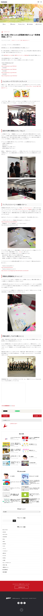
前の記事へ (6, 415)
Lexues (4, 2)
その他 (4, 560)
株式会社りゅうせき (8, 55)
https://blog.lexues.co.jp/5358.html (9, 66)
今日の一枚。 (5, 564)
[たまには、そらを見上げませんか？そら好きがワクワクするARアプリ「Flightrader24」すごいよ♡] (25, 482)
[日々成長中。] (6, 476)
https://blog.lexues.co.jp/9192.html (9, 72)
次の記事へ (36, 415)
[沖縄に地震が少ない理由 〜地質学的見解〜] (6, 494)
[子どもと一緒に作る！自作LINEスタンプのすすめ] (25, 488)
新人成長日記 (5, 569)
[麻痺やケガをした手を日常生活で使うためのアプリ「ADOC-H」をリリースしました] (6, 500)
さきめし (4, 557)
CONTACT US (21, 587)
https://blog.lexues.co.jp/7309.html (9, 69)
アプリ (4, 546)
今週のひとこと (6, 567)
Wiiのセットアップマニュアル (15, 488)
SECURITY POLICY (32, 598)
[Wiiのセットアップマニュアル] (6, 488)
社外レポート (27, 40)
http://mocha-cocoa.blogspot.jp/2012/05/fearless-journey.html (14, 270)
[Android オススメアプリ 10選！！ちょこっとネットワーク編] (25, 494)
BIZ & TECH (22, 24)
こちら (20, 251)
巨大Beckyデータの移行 (34, 476)
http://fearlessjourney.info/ (7, 267)
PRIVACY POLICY (25, 598)
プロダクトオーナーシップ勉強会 (24, 209)
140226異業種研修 (5, 405)
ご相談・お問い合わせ (38, 2)
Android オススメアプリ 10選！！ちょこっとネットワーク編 (34, 494)
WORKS (4, 543)
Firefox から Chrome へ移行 (15, 482)
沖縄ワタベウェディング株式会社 (22, 55)
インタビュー (5, 550)
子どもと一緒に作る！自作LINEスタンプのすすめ (34, 488)
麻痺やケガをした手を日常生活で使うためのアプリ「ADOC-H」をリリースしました (15, 501)
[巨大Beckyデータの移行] (25, 476)
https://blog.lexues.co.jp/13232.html (9, 75)
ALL (5, 24)
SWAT (4, 541)
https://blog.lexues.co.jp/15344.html (9, 221)
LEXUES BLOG (21, 13)
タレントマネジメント (7, 562)
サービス (4, 555)
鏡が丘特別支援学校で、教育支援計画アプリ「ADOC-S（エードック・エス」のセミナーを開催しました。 (34, 500)
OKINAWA (30, 24)
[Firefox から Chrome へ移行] (6, 482)
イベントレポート (17, 40)
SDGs (4, 539)
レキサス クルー (7, 31)
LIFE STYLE (39, 24)
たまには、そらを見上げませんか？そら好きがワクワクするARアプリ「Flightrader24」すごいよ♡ (34, 482)
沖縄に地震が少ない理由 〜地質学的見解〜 (14, 495)
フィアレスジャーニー (27, 207)
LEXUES (13, 24)
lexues (13, 405)
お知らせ (4, 553)
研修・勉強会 (23, 40)
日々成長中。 (13, 476)
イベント (4, 548)
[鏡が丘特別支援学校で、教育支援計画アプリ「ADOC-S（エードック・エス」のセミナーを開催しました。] (25, 500)
